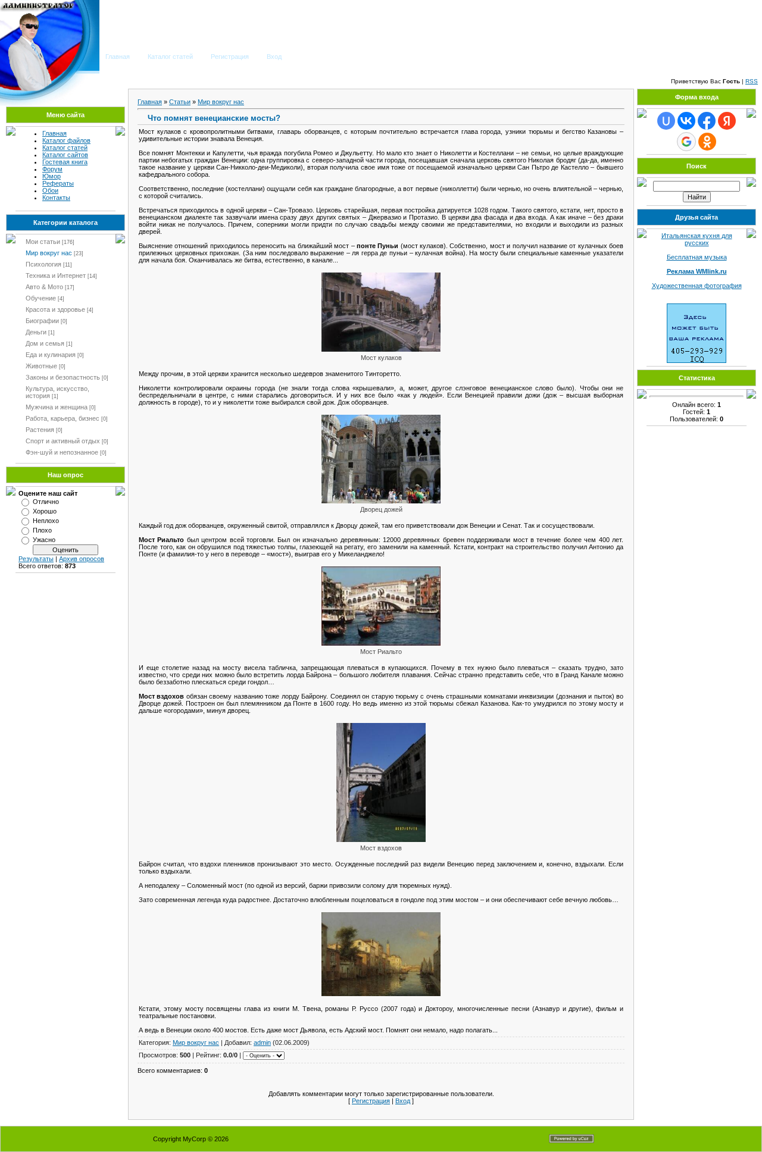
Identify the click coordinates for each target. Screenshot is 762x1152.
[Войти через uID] (666, 121)
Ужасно (44, 539)
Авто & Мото (44, 286)
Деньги (36, 332)
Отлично (46, 501)
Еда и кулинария (51, 354)
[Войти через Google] (686, 141)
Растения (40, 429)
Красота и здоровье (55, 309)
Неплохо (46, 520)
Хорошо (45, 511)
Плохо (42, 530)
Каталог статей (170, 56)
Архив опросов (81, 558)
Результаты (36, 558)
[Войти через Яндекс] (727, 121)
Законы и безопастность (63, 377)
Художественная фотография (697, 285)
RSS (751, 81)
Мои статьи (43, 241)
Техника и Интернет (56, 275)
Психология (43, 264)
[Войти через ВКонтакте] (686, 121)
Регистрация (230, 56)
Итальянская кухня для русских (696, 239)
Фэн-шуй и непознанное (62, 452)
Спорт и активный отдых (63, 440)
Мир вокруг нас (49, 252)
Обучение (41, 298)
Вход (274, 56)
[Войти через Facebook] (707, 121)
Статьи (179, 101)
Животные (41, 366)
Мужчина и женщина (57, 407)
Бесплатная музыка (697, 257)
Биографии (42, 320)
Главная (117, 56)
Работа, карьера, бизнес (62, 418)
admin (262, 1042)
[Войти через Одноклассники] (707, 142)
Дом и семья (45, 343)
